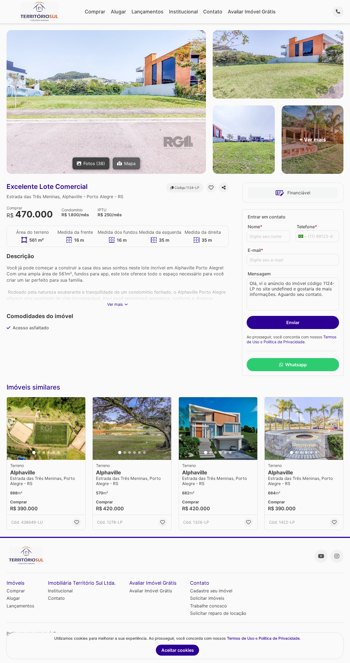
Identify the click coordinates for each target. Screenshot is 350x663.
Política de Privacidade (284, 341)
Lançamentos (148, 12)
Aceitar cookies (177, 650)
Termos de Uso (240, 638)
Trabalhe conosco (208, 606)
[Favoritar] (211, 187)
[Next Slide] (79, 428)
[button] (46, 428)
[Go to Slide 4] (48, 452)
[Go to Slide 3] (43, 452)
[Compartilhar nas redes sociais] (224, 187)
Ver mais (115, 304)
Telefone (307, 226)
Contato (212, 12)
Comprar (95, 12)
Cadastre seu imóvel (211, 590)
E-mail (255, 250)
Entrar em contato (266, 217)
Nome (255, 226)
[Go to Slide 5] (53, 452)
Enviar (292, 322)
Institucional (183, 12)
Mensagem (259, 273)
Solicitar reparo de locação (218, 613)
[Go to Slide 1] (34, 452)
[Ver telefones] (337, 11)
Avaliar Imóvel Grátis (252, 12)
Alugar (118, 12)
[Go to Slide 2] (38, 452)
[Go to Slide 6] (58, 452)
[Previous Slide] (12, 428)
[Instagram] (336, 556)
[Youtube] (321, 556)
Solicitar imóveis (207, 598)
